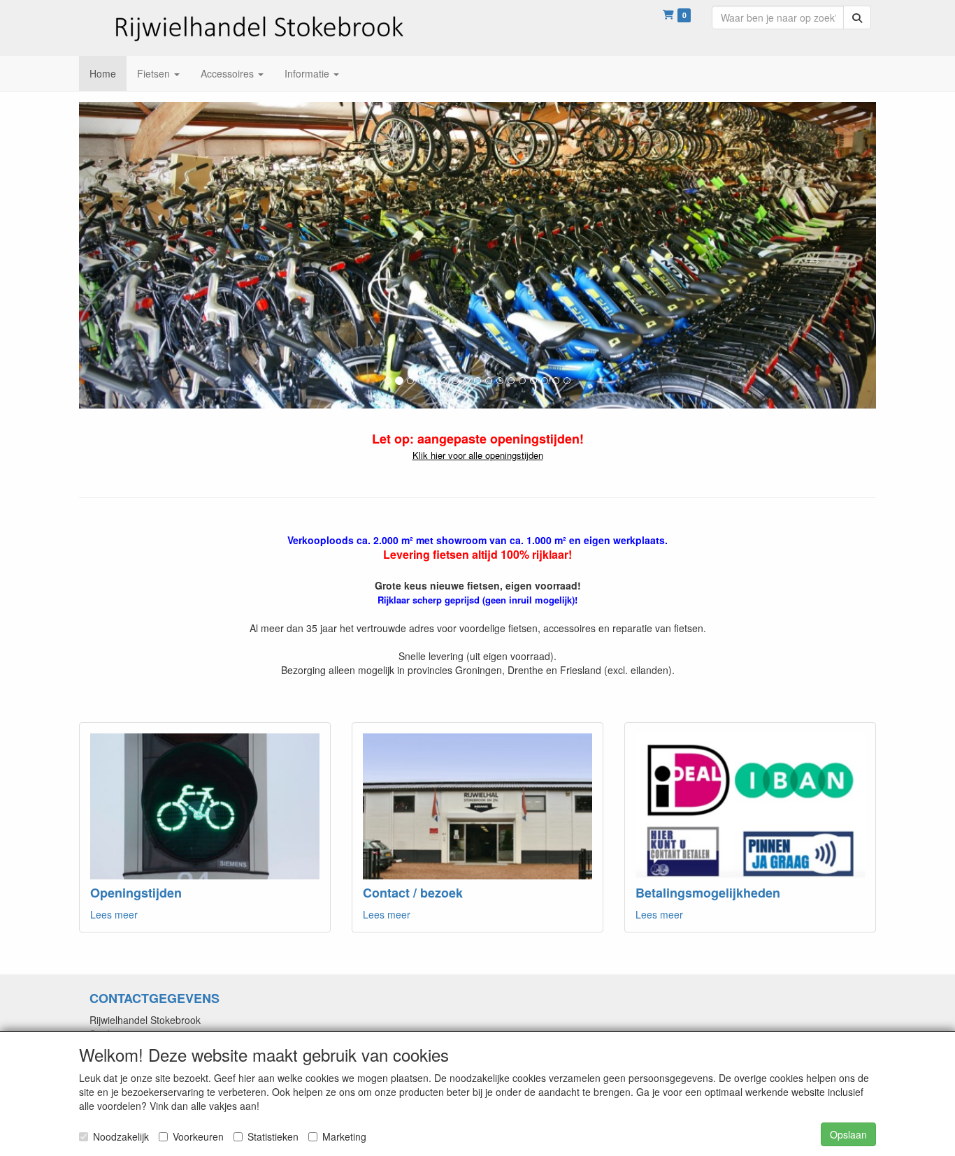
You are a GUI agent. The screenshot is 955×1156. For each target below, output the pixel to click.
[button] (139, 255)
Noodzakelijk (121, 1136)
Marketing (344, 1136)
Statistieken (273, 1136)
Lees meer (114, 914)
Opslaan (848, 1134)
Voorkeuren (198, 1136)
